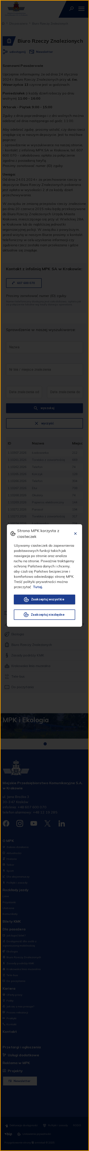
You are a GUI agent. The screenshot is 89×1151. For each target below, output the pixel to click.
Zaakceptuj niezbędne (47, 614)
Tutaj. (38, 587)
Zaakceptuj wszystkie (47, 599)
